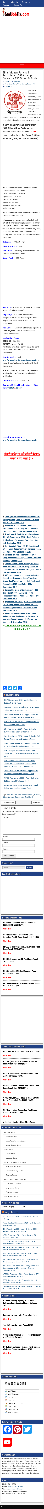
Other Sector (21, 84)
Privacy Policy (19, 5)
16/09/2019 (17, 81)
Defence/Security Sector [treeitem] (14, 1171)
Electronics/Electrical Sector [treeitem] (16, 1162)
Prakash (7, 81)
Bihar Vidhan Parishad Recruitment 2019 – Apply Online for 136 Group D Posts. (20, 75)
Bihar (6, 84)
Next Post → (37, 803)
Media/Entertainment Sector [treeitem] (16, 1141)
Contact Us (26, 2)
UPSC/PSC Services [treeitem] (13, 1184)
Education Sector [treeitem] (12, 1192)
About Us (14, 2)
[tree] (22, 1164)
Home (5, 2)
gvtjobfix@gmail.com (15, 1486)
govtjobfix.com (12, 695)
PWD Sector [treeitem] (10, 1154)
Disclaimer (6, 5)
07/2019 (10, 388)
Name (5, 837)
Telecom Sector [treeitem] (11, 1137)
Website (5, 849)
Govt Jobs (12, 84)
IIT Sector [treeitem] (9, 1149)
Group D (37, 795)
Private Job (31, 84)
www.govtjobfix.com (16, 1489)
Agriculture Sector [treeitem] (12, 1196)
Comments (8, 86)
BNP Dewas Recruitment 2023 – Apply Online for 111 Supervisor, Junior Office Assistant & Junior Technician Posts (20, 763)
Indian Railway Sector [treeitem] (13, 1145)
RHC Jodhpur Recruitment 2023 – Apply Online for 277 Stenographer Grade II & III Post (21, 753)
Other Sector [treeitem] (10, 1132)
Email (5, 843)
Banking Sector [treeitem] (11, 1175)
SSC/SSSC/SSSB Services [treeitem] (16, 1179)
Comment (6, 817)
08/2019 (19, 388)
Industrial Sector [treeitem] (11, 1158)
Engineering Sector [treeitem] (12, 1188)
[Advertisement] (22, 40)
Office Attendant (8, 797)
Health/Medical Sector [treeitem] (14, 1166)
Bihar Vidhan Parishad (25, 795)
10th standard (12, 795)
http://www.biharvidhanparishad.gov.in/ (20, 360)
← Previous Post (8, 803)
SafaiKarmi (29, 797)
